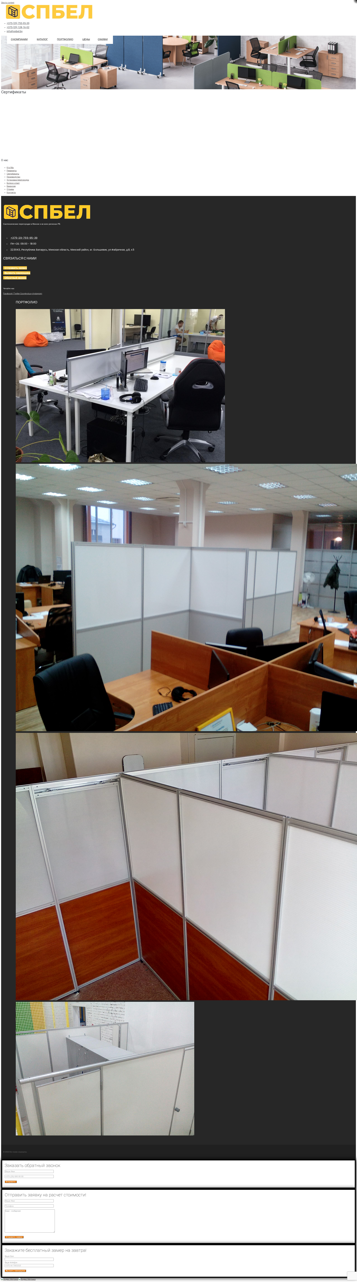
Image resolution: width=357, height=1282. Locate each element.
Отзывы (10, 189)
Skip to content (7, 3)
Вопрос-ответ (13, 183)
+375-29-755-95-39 (23, 238)
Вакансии (11, 186)
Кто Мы (10, 167)
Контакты (11, 192)
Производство (13, 177)
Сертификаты (13, 174)
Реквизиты (12, 170)
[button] (5, 47)
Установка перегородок (18, 180)
